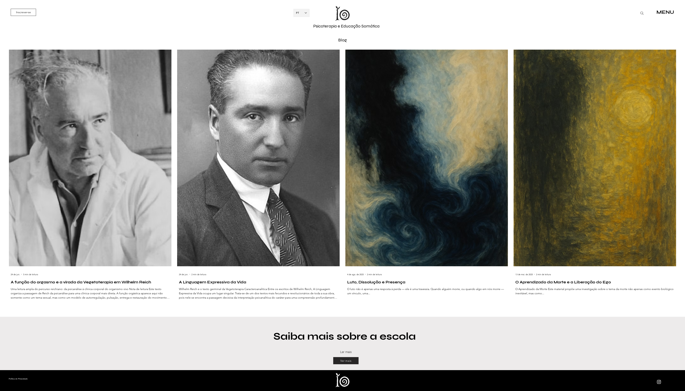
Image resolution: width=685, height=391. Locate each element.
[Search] (642, 13)
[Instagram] (659, 382)
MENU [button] (665, 12)
